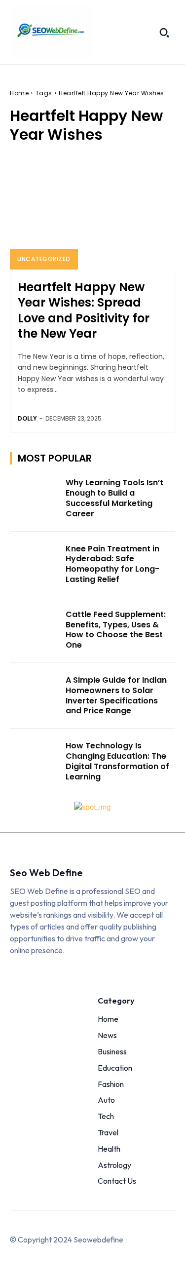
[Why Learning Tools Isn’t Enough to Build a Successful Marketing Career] (35, 495)
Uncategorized (44, 259)
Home (19, 93)
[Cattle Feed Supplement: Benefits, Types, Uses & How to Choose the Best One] (35, 627)
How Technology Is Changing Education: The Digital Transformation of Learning (117, 761)
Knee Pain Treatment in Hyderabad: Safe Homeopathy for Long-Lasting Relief (112, 564)
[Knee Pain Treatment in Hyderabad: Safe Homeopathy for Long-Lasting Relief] (35, 561)
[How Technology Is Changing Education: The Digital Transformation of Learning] (35, 758)
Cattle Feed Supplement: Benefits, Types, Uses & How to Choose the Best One (116, 630)
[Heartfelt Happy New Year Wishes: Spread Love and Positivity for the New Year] (92, 212)
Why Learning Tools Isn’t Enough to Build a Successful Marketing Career (114, 498)
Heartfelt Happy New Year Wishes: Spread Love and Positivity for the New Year (83, 310)
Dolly (27, 418)
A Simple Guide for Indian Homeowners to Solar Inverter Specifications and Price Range (116, 695)
